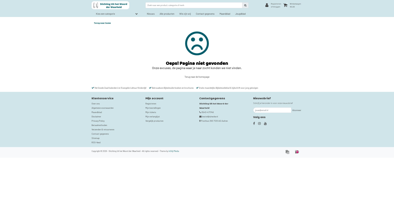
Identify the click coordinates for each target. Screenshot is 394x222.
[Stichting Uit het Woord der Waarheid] (110, 5)
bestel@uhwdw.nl (210, 116)
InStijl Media (174, 151)
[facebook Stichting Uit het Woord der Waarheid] (254, 123)
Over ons (96, 103)
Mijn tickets (150, 112)
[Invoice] (288, 153)
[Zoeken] (245, 5)
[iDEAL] (297, 153)
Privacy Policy (98, 120)
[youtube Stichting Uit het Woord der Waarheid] (265, 123)
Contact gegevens (100, 133)
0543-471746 (207, 112)
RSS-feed (96, 142)
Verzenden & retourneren (103, 129)
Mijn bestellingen (153, 108)
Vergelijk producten (154, 120)
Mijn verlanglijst (152, 116)
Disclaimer (96, 116)
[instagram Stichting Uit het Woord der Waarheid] (259, 123)
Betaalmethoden (99, 125)
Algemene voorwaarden (103, 108)
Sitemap (96, 138)
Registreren (150, 103)
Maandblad (97, 112)
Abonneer (296, 110)
